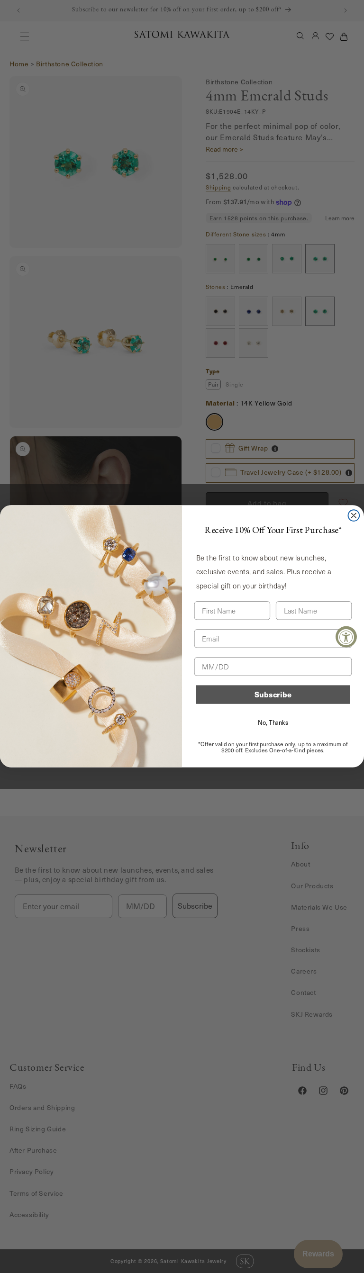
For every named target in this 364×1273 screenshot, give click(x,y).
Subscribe (273, 694)
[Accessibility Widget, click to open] (346, 636)
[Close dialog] (354, 515)
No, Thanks (273, 722)
